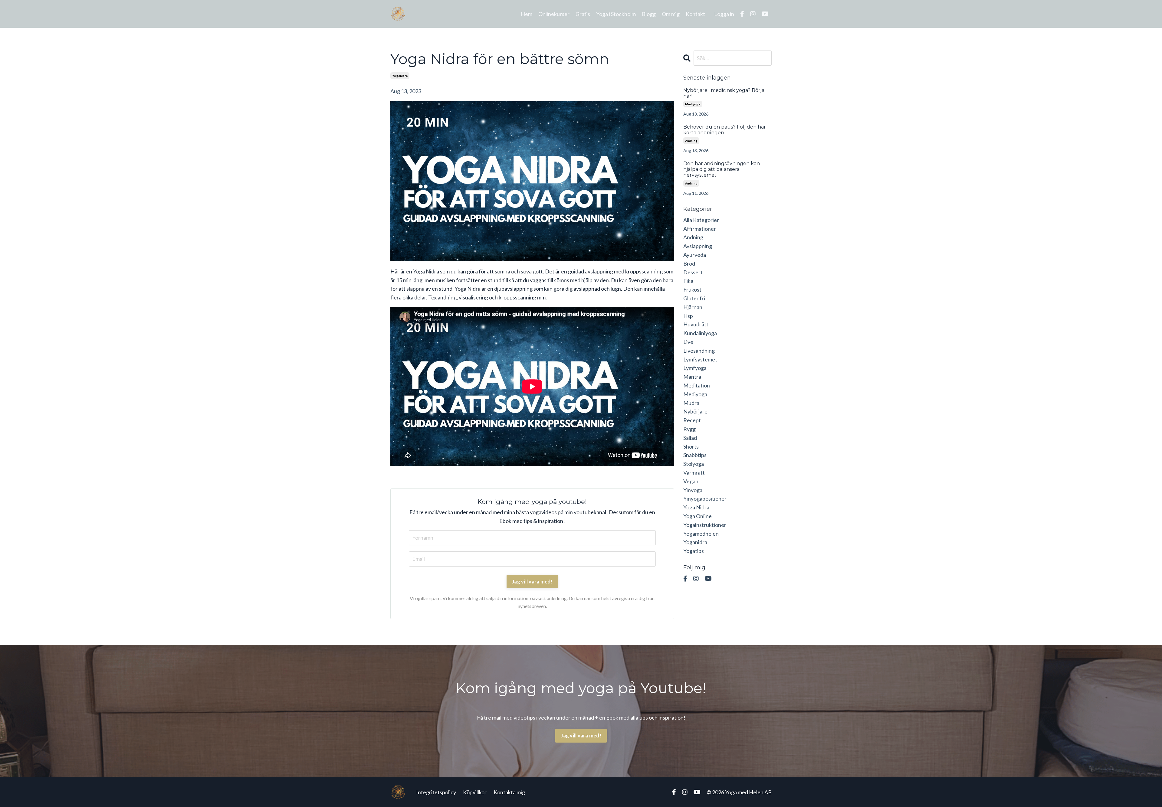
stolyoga (693, 463)
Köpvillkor (475, 792)
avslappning (697, 246)
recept (692, 420)
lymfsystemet (700, 359)
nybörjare (695, 411)
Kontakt (695, 14)
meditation (696, 385)
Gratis (583, 14)
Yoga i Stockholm (616, 14)
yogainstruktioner (704, 524)
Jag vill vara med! (532, 581)
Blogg (649, 14)
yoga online (697, 516)
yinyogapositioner (705, 498)
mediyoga (692, 104)
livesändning (699, 350)
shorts (691, 446)
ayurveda (694, 254)
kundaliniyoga (700, 333)
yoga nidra (696, 507)
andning (691, 140)
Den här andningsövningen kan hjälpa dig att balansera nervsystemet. (721, 169)
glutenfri (694, 298)
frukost (692, 289)
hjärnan (692, 307)
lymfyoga (695, 367)
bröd (689, 263)
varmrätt (694, 472)
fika (688, 280)
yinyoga (692, 490)
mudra (691, 403)
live (688, 341)
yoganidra (400, 75)
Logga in (724, 14)
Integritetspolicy (436, 792)
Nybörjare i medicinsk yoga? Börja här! (723, 93)
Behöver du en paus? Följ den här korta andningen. (724, 130)
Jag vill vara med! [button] (581, 735)
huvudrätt (695, 324)
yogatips (693, 550)
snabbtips (695, 455)
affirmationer (699, 228)
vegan (690, 481)
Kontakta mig (509, 792)
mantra (692, 376)
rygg (689, 429)
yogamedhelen (701, 533)
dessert (693, 272)
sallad (690, 437)
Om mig (671, 14)
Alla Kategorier (701, 220)
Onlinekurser (554, 14)
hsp (688, 315)
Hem (526, 14)
